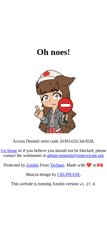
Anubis (32, 165)
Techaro (57, 165)
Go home (9, 150)
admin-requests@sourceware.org (75, 155)
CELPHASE (68, 174)
